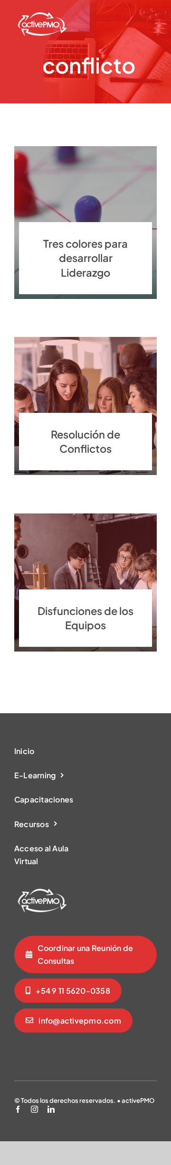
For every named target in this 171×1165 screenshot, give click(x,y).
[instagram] (34, 1109)
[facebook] (17, 1109)
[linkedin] (51, 1109)
